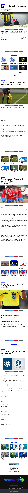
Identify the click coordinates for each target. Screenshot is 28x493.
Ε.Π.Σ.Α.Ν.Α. (14, 487)
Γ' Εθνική (6, 440)
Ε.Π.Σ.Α (5, 487)
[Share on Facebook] (7, 29)
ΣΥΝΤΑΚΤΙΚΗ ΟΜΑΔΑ (6, 288)
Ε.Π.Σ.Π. (8, 487)
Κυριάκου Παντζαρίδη (6, 10)
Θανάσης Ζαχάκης (6, 86)
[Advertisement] (14, 46)
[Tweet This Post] (11, 29)
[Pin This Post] (16, 29)
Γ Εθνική (2, 487)
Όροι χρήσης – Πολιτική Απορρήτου (16, 488)
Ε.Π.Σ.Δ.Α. (11, 487)
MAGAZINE (17, 487)
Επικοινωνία (9, 488)
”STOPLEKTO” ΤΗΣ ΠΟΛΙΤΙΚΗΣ (23, 487)
